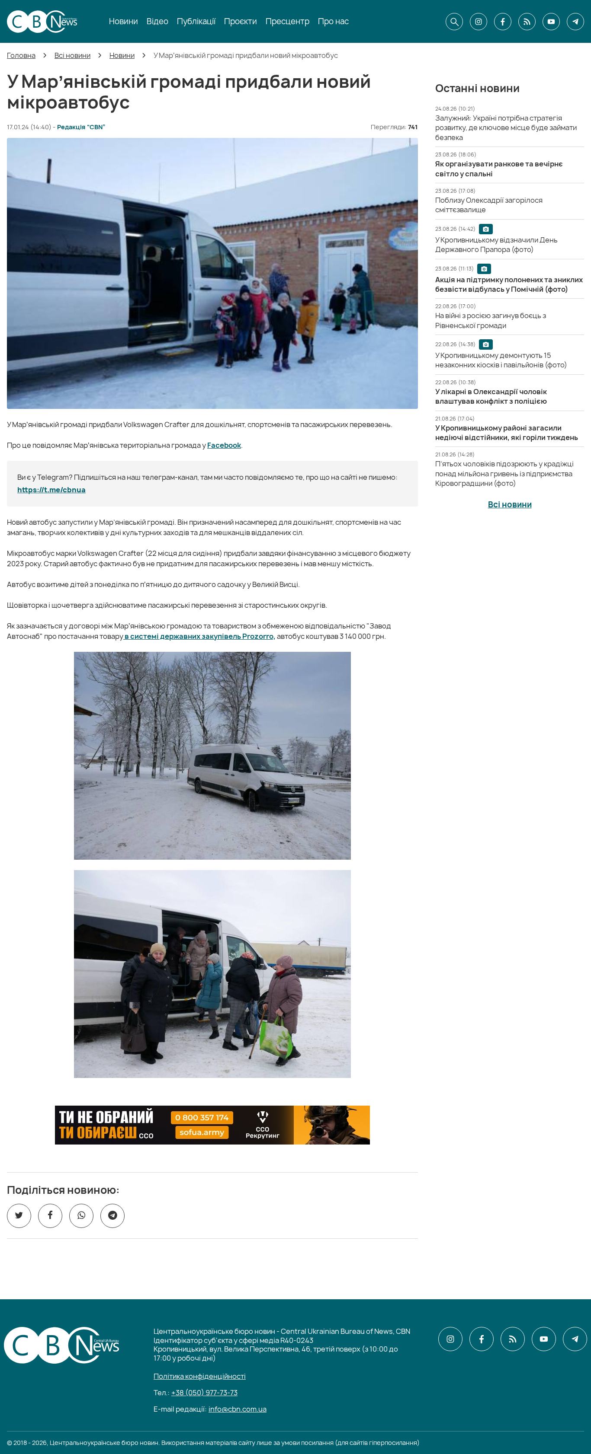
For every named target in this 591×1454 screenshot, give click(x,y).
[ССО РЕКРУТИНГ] (212, 1125)
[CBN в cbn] (527, 21)
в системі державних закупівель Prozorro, (199, 636)
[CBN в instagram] (478, 21)
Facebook (224, 445)
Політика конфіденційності (200, 1376)
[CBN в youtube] (551, 21)
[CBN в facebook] (502, 21)
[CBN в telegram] (575, 21)
